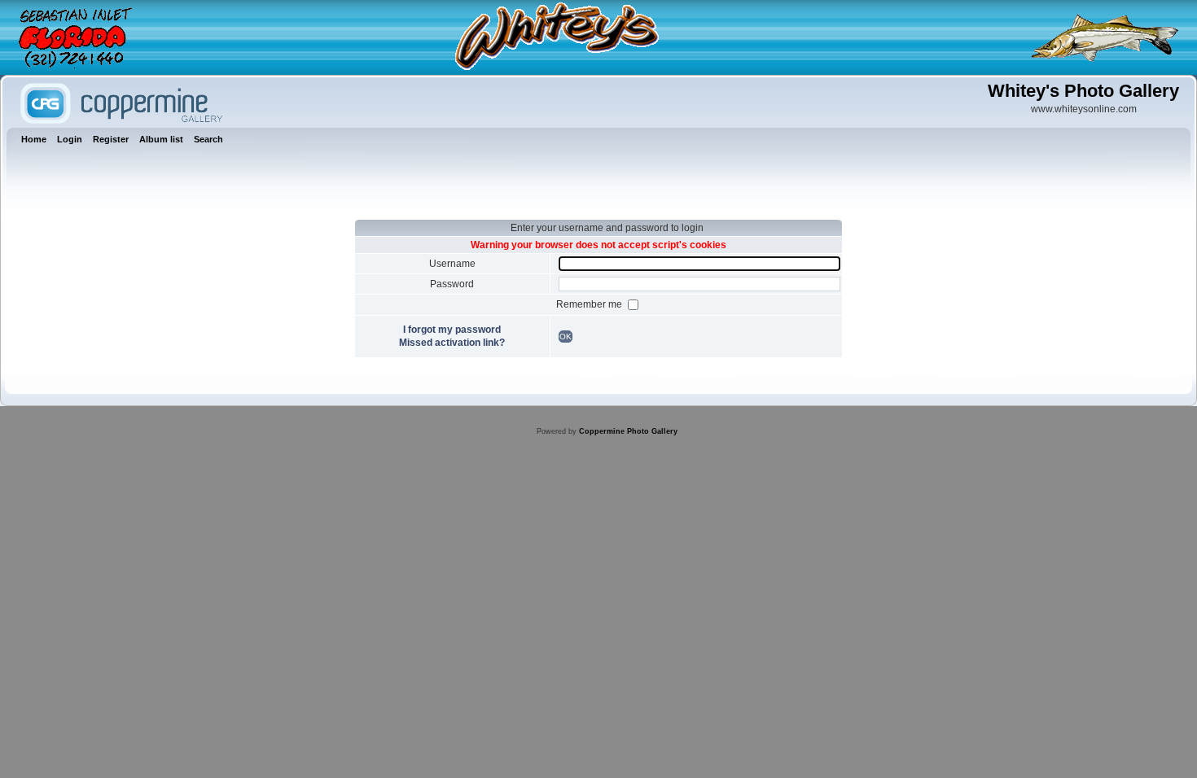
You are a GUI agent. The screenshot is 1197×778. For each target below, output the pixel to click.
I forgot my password (452, 329)
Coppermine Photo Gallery (628, 431)
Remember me (590, 304)
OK (565, 336)
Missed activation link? (452, 342)
